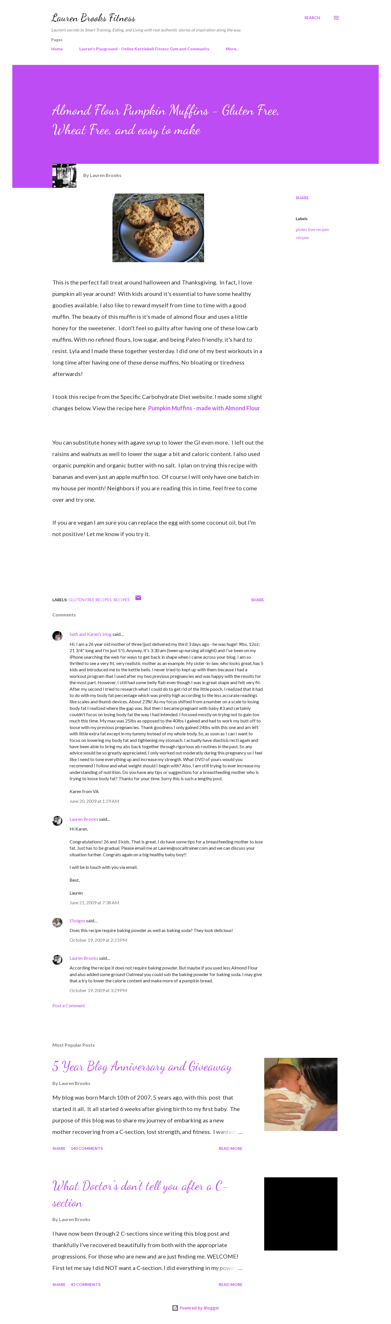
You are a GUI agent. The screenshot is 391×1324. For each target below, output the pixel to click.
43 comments (85, 1284)
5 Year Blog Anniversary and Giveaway (142, 1066)
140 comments (87, 1148)
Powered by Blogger (199, 1308)
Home (57, 48)
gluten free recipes (312, 229)
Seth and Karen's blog (91, 634)
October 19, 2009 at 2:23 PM (98, 940)
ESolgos (77, 920)
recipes (302, 237)
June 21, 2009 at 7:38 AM (94, 902)
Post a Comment (68, 1005)
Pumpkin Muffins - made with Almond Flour (204, 408)
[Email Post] (138, 599)
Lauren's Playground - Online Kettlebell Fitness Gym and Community (144, 48)
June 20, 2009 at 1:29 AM (94, 801)
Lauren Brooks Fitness (93, 17)
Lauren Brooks (84, 819)
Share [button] (302, 197)
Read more (230, 1148)
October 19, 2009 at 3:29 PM (98, 990)
